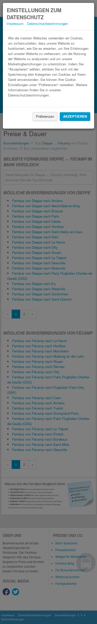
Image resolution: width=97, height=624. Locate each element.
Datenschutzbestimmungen (47, 23)
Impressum (15, 23)
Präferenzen (45, 116)
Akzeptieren (75, 116)
